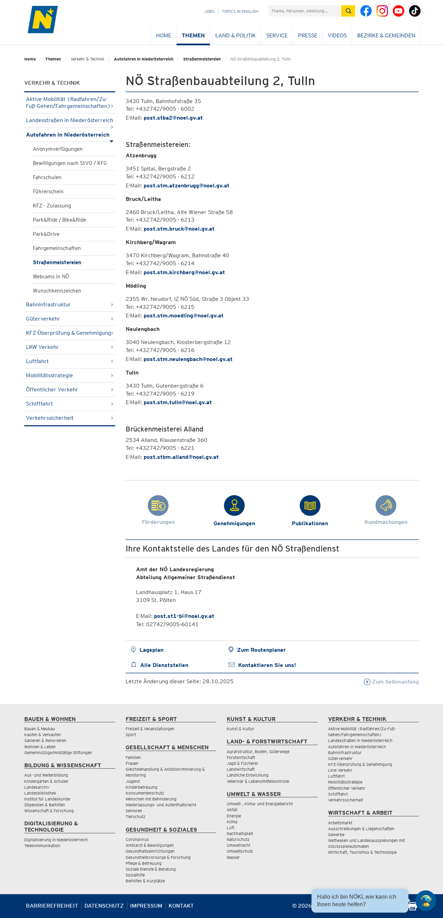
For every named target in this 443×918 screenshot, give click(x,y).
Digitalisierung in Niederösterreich (56, 839)
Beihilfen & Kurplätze (145, 880)
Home (163, 35)
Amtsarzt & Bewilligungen (150, 845)
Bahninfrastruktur (48, 304)
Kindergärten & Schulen (46, 781)
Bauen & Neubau (39, 728)
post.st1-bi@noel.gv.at (184, 616)
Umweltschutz (240, 851)
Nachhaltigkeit (240, 833)
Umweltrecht (238, 845)
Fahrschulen (47, 177)
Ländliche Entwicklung (248, 775)
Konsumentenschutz (145, 793)
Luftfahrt (37, 361)
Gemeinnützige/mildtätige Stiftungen (58, 752)
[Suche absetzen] (348, 11)
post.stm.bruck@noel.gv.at (179, 228)
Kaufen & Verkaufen (42, 734)
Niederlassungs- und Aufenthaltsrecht (161, 804)
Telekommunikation (42, 845)
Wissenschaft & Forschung (49, 810)
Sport (131, 734)
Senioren (134, 810)
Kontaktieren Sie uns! (267, 665)
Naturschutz (238, 839)
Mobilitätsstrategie (49, 375)
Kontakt (181, 905)
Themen (193, 35)
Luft (230, 827)
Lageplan (151, 650)
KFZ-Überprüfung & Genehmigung (68, 333)
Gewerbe (336, 834)
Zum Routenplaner (261, 650)
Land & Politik (235, 35)
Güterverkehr (43, 318)
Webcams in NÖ (51, 276)
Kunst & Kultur (240, 728)
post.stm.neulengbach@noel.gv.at (188, 359)
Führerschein (48, 191)
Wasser (233, 857)
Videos (337, 35)
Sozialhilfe (135, 875)
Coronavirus (137, 839)
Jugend (133, 781)
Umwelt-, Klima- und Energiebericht (260, 803)
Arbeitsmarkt (340, 822)
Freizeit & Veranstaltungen (150, 728)
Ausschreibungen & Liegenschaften (361, 828)
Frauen (132, 763)
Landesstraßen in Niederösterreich (69, 120)
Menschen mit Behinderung (151, 798)
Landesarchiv (36, 787)
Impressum (146, 905)
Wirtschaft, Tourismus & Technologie (362, 852)
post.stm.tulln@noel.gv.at (178, 402)
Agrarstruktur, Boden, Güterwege (258, 751)
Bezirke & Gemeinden (386, 35)
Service (277, 35)
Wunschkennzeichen (57, 291)
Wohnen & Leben (40, 746)
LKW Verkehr (42, 347)
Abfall (232, 809)
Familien (133, 757)
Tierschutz (135, 816)
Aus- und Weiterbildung (46, 775)
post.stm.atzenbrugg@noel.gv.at (186, 185)
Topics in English (240, 11)
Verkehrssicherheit (50, 418)
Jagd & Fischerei (242, 763)
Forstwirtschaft (241, 757)
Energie (234, 815)
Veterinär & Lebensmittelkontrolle (258, 781)
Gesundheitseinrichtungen (150, 851)
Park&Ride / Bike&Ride (59, 220)
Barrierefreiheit (52, 905)
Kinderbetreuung (141, 787)
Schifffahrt (39, 403)
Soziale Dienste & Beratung (151, 869)
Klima (232, 821)
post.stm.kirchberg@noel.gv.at (184, 272)
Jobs (209, 11)
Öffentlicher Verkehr (52, 389)
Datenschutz (104, 905)
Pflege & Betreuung (144, 863)
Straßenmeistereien (202, 59)
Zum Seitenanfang (395, 681)
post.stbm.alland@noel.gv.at (181, 457)
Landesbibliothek (40, 793)
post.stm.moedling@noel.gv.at (184, 315)
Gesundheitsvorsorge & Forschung (158, 857)
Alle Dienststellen (164, 665)
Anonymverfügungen (58, 149)
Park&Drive (46, 234)
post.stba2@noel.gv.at (173, 117)
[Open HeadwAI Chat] (425, 900)
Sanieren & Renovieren (45, 740)
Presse (307, 35)
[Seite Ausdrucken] (413, 908)
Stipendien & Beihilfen (44, 804)
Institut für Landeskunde (47, 798)
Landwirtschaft (241, 769)
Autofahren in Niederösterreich (143, 59)
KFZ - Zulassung (52, 206)
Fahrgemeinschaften (57, 248)
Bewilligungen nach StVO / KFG (70, 163)
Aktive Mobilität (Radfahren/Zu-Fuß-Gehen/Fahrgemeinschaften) (68, 102)
